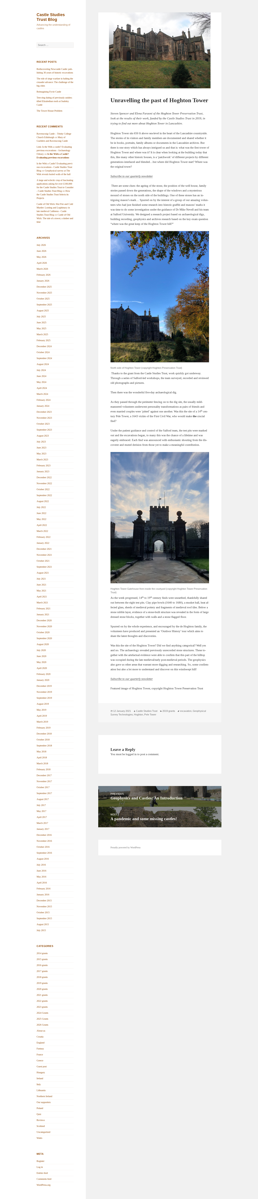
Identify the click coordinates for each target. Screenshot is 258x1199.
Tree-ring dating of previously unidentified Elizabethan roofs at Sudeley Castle (54, 101)
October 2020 (43, 632)
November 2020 (44, 626)
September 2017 (44, 793)
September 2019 (44, 698)
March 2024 (42, 394)
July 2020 (41, 650)
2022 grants (42, 1001)
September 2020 (44, 638)
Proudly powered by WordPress (125, 847)
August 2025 (43, 310)
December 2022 (44, 477)
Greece (40, 1060)
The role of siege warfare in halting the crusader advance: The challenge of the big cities (55, 82)
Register (40, 1161)
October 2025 (43, 298)
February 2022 (43, 537)
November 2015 (44, 906)
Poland (40, 1108)
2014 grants (42, 953)
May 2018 (41, 751)
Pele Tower (150, 714)
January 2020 (43, 680)
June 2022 (41, 513)
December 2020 (44, 620)
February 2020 (43, 674)
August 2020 (43, 644)
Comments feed (44, 1179)
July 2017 (41, 805)
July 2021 (41, 578)
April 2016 (42, 882)
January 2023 (43, 471)
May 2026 (41, 257)
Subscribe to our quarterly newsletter (131, 176)
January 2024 (43, 406)
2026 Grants (42, 1025)
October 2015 (43, 912)
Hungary (41, 1072)
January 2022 (43, 543)
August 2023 (43, 435)
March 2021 (42, 602)
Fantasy (40, 1048)
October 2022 (43, 489)
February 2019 (43, 727)
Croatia (40, 1036)
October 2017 (43, 787)
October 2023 (43, 424)
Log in (40, 1167)
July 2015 (41, 930)
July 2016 (41, 864)
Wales (39, 1138)
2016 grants (42, 965)
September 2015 (44, 918)
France (40, 1054)
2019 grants (42, 983)
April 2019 (42, 716)
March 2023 (42, 459)
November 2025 (44, 292)
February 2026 (43, 275)
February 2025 (43, 340)
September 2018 (44, 745)
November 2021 (44, 555)
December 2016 (44, 835)
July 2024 (41, 370)
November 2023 (44, 418)
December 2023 (44, 412)
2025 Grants (42, 1019)
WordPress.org (43, 1185)
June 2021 (41, 584)
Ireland (40, 1078)
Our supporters (44, 1102)
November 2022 (44, 483)
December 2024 (44, 346)
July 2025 (41, 316)
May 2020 (41, 662)
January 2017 (43, 829)
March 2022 (42, 531)
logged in (131, 754)
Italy (39, 1084)
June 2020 (41, 656)
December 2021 (44, 549)
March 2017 (42, 823)
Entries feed (42, 1173)
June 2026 (41, 251)
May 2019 (41, 710)
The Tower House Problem (49, 111)
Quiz (39, 1114)
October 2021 (43, 561)
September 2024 (44, 358)
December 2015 (44, 900)
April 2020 (42, 668)
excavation (186, 711)
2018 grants (42, 977)
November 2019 (44, 692)
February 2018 (43, 769)
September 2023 (44, 429)
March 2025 (42, 334)
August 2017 (43, 799)
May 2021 (41, 590)
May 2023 (41, 453)
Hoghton (138, 714)
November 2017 (44, 781)
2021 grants (42, 995)
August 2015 (43, 924)
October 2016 (43, 847)
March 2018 (42, 763)
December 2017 (44, 775)
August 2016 (43, 859)
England (40, 1042)
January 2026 (43, 280)
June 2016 (41, 870)
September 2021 (44, 567)
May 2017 (41, 811)
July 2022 (41, 507)
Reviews (41, 1120)
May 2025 (41, 328)
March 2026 (42, 269)
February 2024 (43, 400)
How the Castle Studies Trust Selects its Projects (53, 194)
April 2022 (42, 525)
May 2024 (41, 382)
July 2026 (41, 245)
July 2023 (41, 441)
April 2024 (42, 388)
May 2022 (41, 519)
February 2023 (43, 465)
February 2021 (43, 608)
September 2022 (44, 495)
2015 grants (42, 959)
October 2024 (43, 352)
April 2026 (42, 263)
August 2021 (43, 572)
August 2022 (43, 501)
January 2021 (43, 614)
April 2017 (42, 817)
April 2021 (42, 596)
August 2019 (43, 704)
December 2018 (44, 733)
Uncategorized (43, 1132)
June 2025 (41, 322)
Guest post (42, 1066)
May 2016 (41, 876)
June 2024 (41, 376)
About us (41, 1030)
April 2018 (42, 757)
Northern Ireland (44, 1096)
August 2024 (43, 364)
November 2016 (44, 841)
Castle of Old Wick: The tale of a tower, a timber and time (55, 218)
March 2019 (42, 721)
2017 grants (42, 971)
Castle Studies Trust (146, 711)
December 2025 (44, 286)
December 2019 (44, 686)
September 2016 (44, 853)
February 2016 (43, 888)
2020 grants (42, 989)
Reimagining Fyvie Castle (49, 91)
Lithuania (41, 1090)
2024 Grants (42, 1013)
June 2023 (41, 447)
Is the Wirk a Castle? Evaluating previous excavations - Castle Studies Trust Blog (55, 167)
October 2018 (43, 739)
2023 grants (42, 1007)
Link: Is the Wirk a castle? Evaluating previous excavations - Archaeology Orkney (54, 150)
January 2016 (43, 894)
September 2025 (44, 304)
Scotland (41, 1126)
